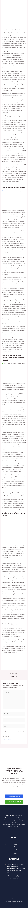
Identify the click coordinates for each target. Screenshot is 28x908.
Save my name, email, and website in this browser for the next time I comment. (13, 734)
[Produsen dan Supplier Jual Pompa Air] (13, 5)
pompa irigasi (5, 495)
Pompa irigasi (9, 217)
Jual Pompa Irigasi (7, 33)
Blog (13, 29)
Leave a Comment (6, 29)
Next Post (14, 676)
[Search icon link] (24, 5)
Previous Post (14, 673)
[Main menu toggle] (3, 5)
